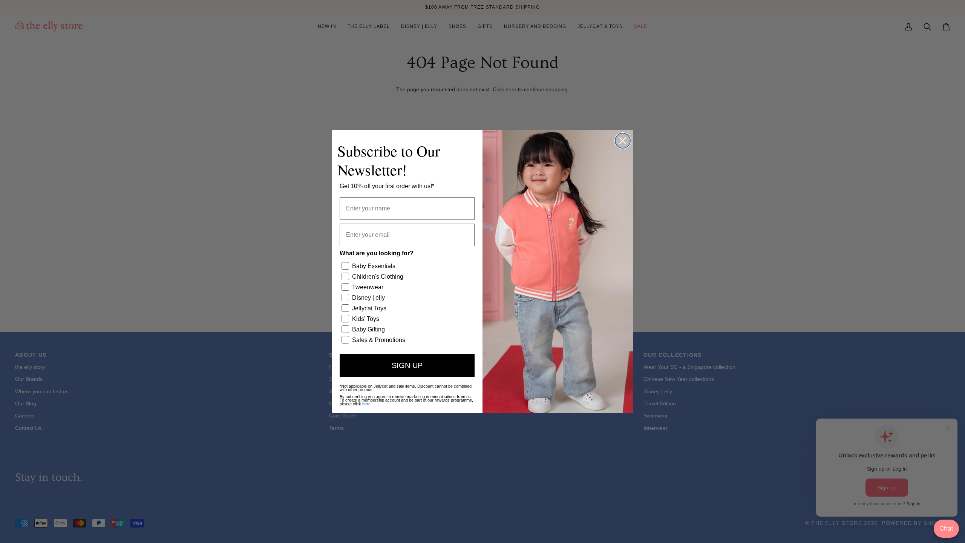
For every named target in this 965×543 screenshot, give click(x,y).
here (366, 404)
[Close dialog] (622, 140)
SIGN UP (407, 365)
